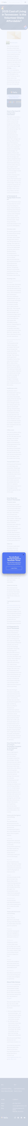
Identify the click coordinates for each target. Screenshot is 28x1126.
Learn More (14, 568)
